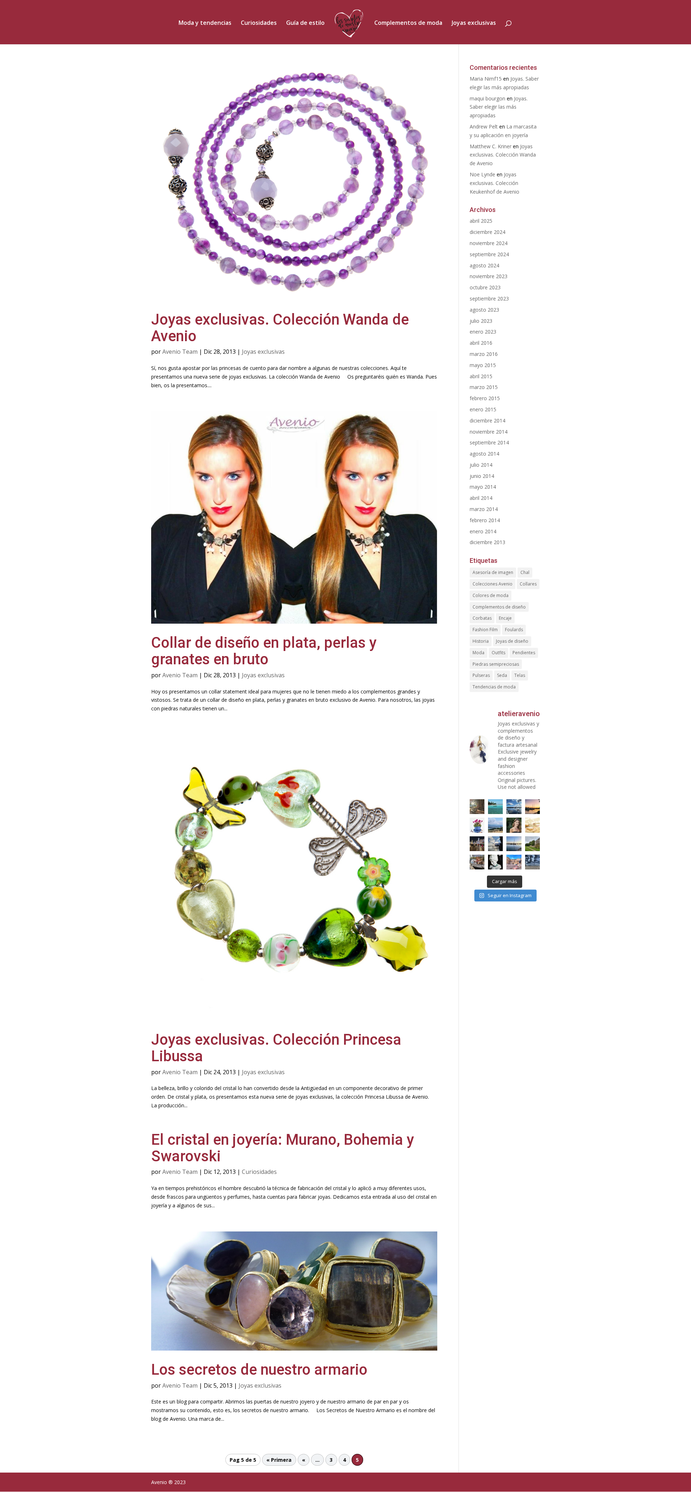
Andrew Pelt (484, 126)
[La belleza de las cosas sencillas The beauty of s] (477, 825)
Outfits (498, 653)
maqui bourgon (487, 98)
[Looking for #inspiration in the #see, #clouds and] (513, 806)
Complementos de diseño (499, 607)
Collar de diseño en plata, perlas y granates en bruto (263, 651)
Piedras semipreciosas (496, 664)
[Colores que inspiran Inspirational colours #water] (532, 806)
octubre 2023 (485, 287)
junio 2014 (482, 476)
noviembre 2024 (488, 243)
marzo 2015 (484, 387)
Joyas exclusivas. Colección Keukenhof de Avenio (494, 183)
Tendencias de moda (494, 687)
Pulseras (481, 675)
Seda (502, 675)
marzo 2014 (484, 509)
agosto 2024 (484, 265)
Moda (478, 653)
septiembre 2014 (489, 442)
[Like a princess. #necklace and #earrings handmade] (513, 825)
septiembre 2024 (489, 254)
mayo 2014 (483, 486)
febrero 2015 (485, 398)
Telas (519, 675)
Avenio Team (180, 352)
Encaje (505, 618)
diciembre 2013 (487, 542)
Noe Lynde (482, 174)
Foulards (514, 630)
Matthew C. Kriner (490, 146)
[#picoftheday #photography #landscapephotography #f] (532, 843)
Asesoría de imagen (493, 572)
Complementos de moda (408, 23)
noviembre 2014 (488, 431)
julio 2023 (481, 320)
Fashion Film (485, 630)
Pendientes (523, 653)
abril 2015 (481, 376)
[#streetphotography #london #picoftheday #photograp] (477, 862)
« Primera (279, 1459)
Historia (481, 641)
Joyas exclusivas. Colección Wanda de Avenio (280, 328)
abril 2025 (481, 220)
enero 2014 (483, 531)
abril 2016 (481, 342)
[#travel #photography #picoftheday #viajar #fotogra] (513, 862)
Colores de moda (491, 595)
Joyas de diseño (512, 641)
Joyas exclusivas (474, 23)
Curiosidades (259, 23)
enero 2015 (483, 409)
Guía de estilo (305, 23)
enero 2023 (483, 331)
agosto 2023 (484, 309)
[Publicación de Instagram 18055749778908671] (495, 862)
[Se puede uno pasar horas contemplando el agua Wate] (495, 825)
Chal (524, 572)
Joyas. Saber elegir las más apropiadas (499, 107)
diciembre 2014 (487, 420)
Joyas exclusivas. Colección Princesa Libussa (276, 1048)
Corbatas (482, 618)
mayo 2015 (483, 365)
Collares (528, 584)
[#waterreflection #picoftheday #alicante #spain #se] (513, 843)
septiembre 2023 (489, 298)
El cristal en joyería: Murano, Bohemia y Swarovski (282, 1148)
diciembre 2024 (487, 232)
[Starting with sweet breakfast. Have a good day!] (532, 825)
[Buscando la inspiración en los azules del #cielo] (495, 806)
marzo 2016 (484, 354)
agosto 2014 (484, 453)
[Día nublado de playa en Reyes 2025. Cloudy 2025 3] (532, 862)
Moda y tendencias (205, 23)
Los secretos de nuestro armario (259, 1369)
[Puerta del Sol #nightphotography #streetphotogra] (477, 843)
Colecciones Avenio (492, 584)
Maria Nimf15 (486, 78)
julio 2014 (481, 464)
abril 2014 (481, 497)
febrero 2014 (485, 520)
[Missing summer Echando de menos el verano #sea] (495, 843)
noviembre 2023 (488, 276)
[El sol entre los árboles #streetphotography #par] (477, 806)
